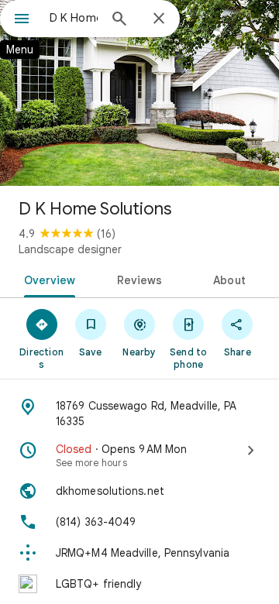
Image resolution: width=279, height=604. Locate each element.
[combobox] (74, 18)
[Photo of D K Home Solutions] (139, 93)
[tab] (46, 278)
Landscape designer (70, 249)
